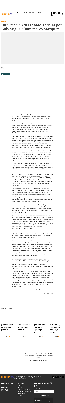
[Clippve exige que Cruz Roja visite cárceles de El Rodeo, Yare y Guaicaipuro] (8, 318)
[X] (9, 71)
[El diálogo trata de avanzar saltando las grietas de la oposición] (24, 318)
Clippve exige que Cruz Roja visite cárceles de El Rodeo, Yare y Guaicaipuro (7, 328)
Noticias (4, 21)
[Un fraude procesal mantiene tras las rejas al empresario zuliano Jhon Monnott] (57, 318)
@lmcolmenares (48, 293)
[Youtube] (54, 13)
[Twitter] (59, 13)
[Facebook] (56, 13)
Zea (2, 67)
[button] (63, 14)
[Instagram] (51, 15)
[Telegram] (51, 13)
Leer (7, 336)
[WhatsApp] (4, 71)
